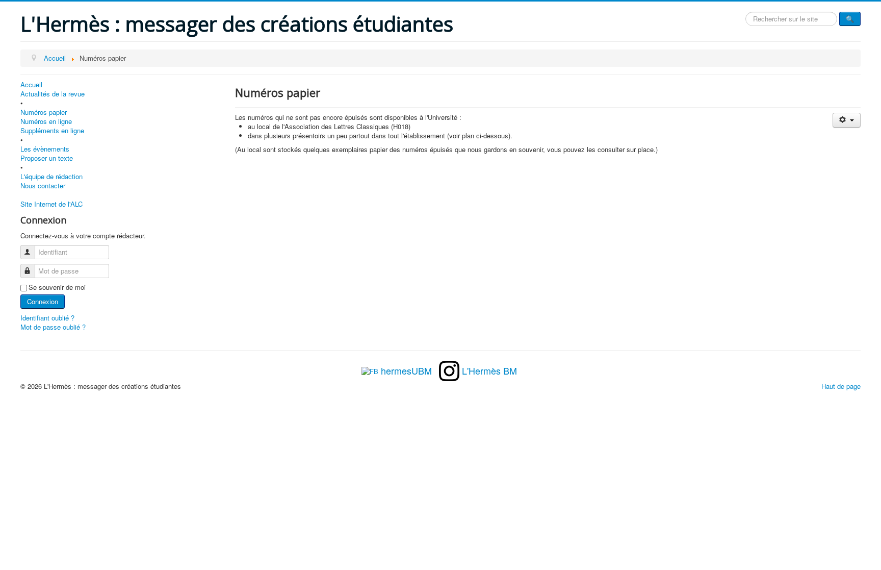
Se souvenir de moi (57, 287)
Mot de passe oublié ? (53, 327)
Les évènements (44, 149)
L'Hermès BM (489, 370)
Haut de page (841, 386)
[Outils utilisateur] (847, 120)
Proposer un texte (46, 158)
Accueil (31, 84)
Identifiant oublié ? (47, 318)
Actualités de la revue (52, 93)
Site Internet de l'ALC (51, 204)
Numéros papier (43, 112)
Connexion (42, 301)
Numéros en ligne (46, 121)
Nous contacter (42, 185)
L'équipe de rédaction (51, 176)
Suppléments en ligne (52, 130)
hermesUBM (406, 370)
